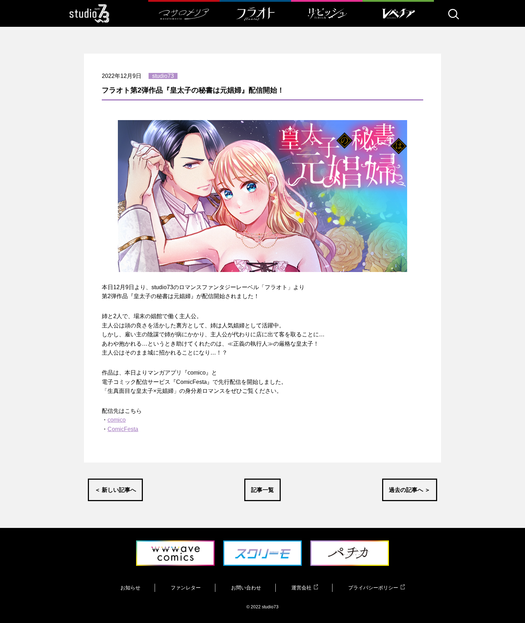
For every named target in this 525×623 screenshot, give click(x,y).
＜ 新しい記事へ (115, 490)
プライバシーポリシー (373, 587)
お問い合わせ (246, 587)
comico (117, 420)
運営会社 (301, 587)
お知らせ (130, 587)
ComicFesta (123, 429)
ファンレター (186, 587)
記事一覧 (262, 490)
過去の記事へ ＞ (409, 490)
